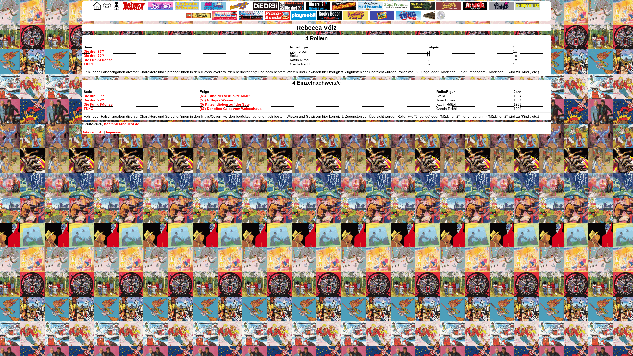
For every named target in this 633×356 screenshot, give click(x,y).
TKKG (88, 64)
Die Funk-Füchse (98, 60)
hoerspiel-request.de (121, 124)
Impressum (115, 132)
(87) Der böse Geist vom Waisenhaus (231, 109)
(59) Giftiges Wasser (216, 100)
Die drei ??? (94, 51)
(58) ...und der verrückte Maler (225, 96)
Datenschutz (92, 132)
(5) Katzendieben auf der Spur (225, 104)
